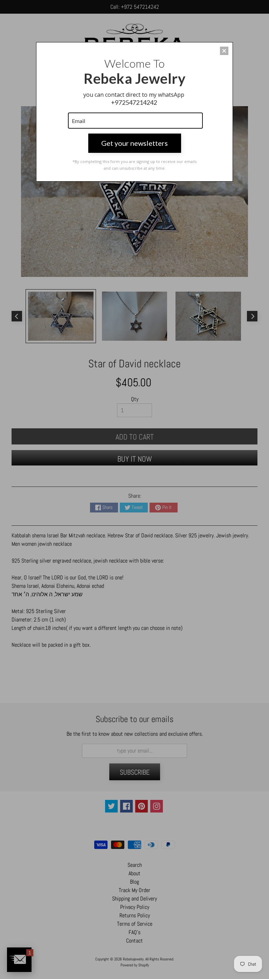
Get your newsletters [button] (134, 143)
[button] (224, 51)
